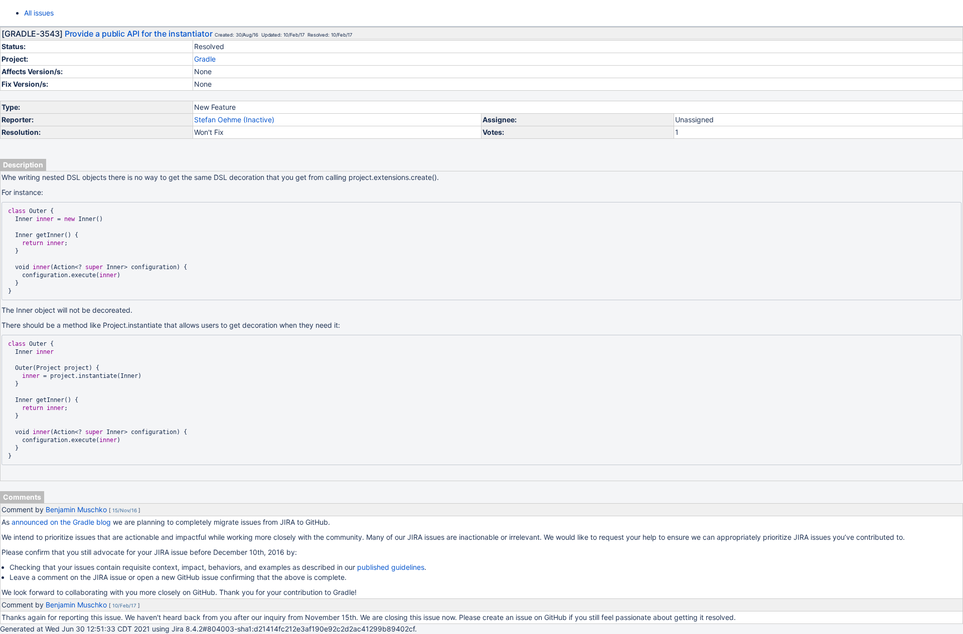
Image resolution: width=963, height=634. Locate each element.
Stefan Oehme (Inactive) (234, 119)
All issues (39, 13)
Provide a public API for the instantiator (139, 34)
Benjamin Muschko (76, 509)
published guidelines (390, 567)
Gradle (205, 59)
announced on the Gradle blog (61, 522)
